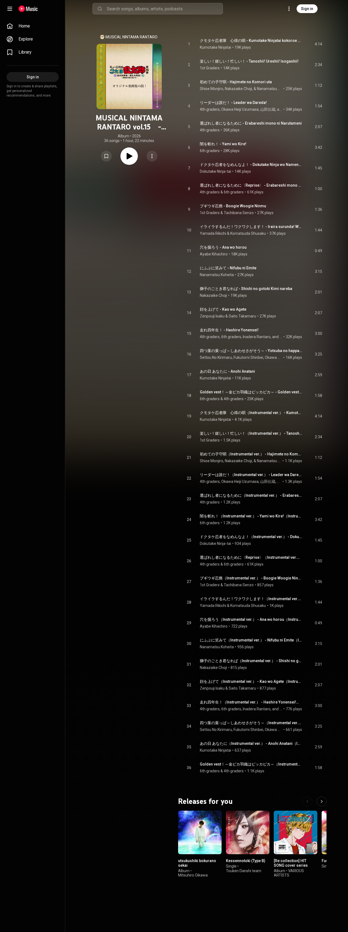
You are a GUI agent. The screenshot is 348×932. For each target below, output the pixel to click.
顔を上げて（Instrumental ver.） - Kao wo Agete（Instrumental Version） (251, 681)
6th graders (210, 151)
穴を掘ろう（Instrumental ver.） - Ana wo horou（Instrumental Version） (251, 619)
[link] (32, 26)
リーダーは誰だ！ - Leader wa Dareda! (233, 102)
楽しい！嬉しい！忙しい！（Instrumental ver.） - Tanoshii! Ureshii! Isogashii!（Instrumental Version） (251, 433)
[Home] (28, 8)
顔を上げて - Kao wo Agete (223, 309)
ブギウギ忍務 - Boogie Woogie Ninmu (233, 206)
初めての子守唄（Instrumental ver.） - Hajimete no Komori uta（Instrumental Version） (251, 454)
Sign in (307, 9)
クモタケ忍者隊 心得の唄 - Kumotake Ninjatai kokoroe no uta (251, 40)
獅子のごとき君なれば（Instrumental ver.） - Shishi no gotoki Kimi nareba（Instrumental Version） (251, 661)
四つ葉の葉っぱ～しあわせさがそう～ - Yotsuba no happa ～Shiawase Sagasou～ (251, 350)
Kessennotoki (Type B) (245, 861)
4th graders (210, 130)
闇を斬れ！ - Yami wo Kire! (223, 144)
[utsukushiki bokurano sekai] (200, 832)
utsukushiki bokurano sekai (197, 863)
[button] (106, 156)
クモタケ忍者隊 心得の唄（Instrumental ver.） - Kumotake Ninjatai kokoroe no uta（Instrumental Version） (251, 413)
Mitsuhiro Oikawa (193, 875)
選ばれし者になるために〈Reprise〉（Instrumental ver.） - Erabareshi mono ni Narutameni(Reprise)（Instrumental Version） (251, 557)
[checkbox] (318, 44)
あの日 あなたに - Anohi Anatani (227, 371)
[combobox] (165, 8)
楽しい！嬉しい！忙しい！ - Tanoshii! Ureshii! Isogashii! (249, 61)
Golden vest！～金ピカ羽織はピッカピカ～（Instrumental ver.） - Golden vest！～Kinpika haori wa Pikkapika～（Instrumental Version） (251, 764)
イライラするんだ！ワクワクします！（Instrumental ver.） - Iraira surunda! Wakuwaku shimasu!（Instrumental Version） (251, 599)
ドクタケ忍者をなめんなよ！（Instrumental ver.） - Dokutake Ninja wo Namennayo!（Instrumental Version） (251, 537)
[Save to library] (106, 156)
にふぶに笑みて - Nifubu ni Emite (228, 268)
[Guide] (10, 8)
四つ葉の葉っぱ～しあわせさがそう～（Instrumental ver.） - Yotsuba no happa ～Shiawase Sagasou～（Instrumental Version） (251, 723)
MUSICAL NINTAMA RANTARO (131, 37)
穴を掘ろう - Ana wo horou (223, 247)
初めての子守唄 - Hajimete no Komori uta (236, 82)
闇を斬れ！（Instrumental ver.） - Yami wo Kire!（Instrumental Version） (251, 516)
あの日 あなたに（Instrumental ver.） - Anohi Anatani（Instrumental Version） (251, 743)
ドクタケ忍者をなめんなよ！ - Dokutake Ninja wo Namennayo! (251, 164)
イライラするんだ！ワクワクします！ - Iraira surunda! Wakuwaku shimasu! (251, 226)
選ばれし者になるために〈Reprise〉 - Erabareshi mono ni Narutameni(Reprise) (251, 185)
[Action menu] (152, 156)
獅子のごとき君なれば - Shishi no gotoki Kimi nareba (246, 288)
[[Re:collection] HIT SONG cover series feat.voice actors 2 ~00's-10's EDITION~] (295, 832)
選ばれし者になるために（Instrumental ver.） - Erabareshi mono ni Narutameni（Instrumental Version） (251, 495)
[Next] (321, 801)
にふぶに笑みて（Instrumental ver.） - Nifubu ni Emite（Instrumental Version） (251, 640)
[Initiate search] (99, 8)
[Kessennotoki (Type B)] (247, 832)
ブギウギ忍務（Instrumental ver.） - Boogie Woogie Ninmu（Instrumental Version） (251, 578)
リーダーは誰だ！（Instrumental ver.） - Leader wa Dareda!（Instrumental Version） (251, 475)
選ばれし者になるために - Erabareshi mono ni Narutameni (251, 123)
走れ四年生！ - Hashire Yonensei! (229, 330)
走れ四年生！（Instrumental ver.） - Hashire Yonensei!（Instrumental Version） (251, 702)
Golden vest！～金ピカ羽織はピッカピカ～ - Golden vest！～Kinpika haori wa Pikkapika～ (251, 392)
